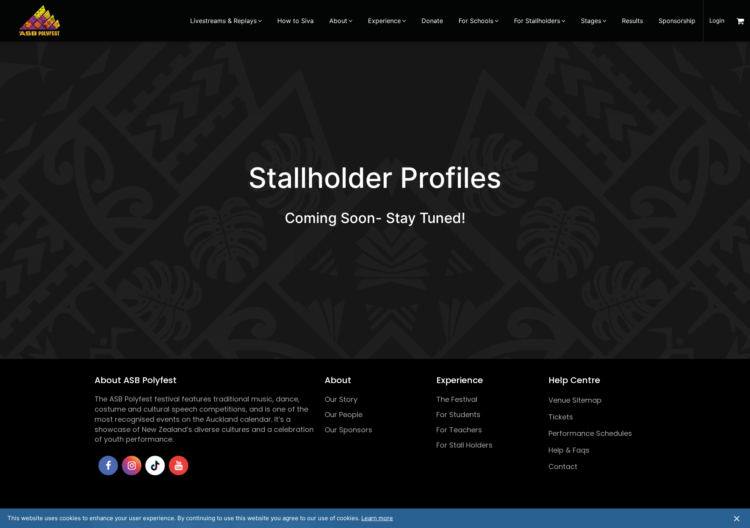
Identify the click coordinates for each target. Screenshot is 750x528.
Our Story (341, 399)
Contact (562, 466)
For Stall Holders (464, 445)
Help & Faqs (568, 450)
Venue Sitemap (575, 400)
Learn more (377, 518)
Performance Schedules (590, 433)
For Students (458, 414)
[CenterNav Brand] (39, 20)
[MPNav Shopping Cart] (740, 20)
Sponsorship (677, 21)
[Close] (737, 518)
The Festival (456, 399)
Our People (343, 414)
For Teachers (459, 430)
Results (632, 21)
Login (717, 20)
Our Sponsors (348, 430)
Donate (432, 21)
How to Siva (295, 21)
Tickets (560, 417)
